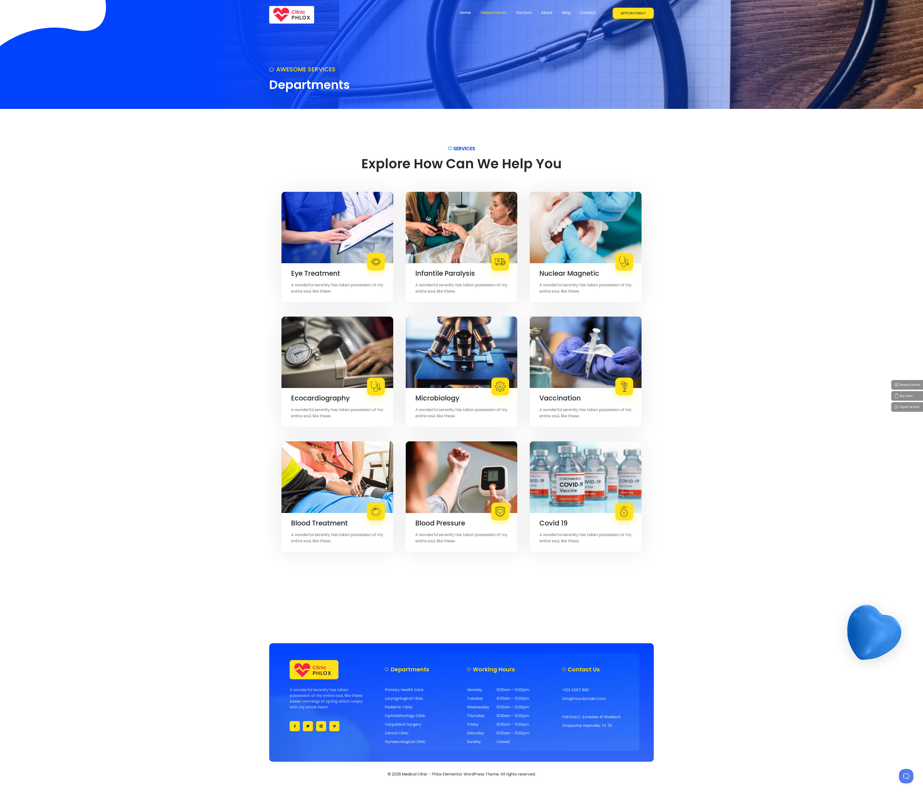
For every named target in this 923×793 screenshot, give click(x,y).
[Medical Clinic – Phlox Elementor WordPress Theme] (291, 15)
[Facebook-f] (295, 726)
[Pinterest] (321, 726)
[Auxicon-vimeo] (334, 726)
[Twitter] (308, 726)
